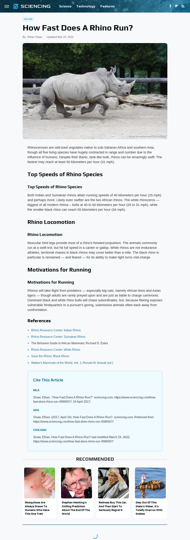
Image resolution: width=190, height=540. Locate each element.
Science (65, 6)
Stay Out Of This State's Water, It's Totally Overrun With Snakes (149, 508)
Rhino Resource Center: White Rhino (55, 349)
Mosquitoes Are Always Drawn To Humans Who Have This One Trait (37, 508)
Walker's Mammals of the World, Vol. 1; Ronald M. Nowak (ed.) (72, 362)
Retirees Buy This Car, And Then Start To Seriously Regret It (113, 506)
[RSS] (183, 6)
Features (107, 6)
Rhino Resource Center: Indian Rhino (56, 330)
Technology (85, 6)
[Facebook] (170, 6)
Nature (28, 19)
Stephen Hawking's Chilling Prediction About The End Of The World (76, 508)
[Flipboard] (176, 6)
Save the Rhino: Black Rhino (50, 356)
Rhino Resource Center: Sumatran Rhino (58, 336)
